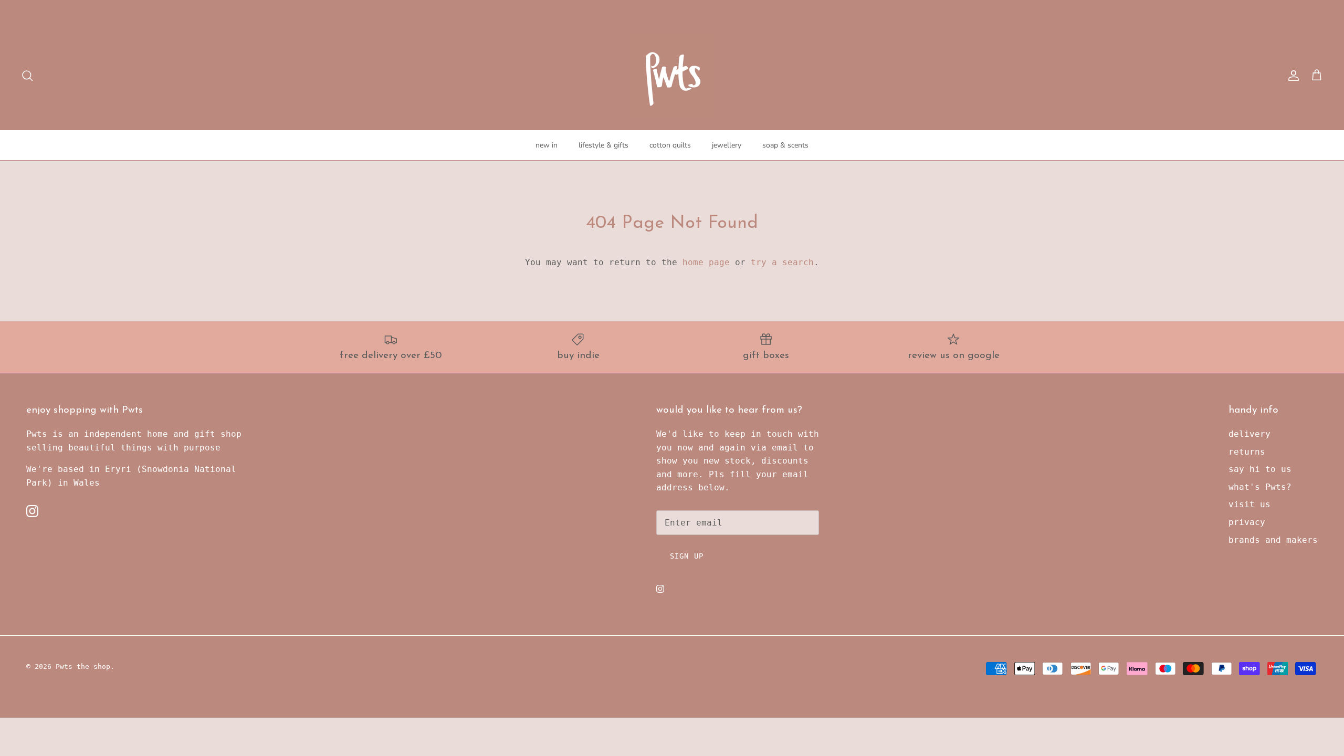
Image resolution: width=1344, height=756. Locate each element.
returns (1246, 452)
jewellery (726, 145)
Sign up (687, 556)
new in (547, 145)
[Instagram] (32, 511)
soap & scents (785, 145)
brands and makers (1273, 540)
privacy (1246, 522)
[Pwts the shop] (672, 76)
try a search (782, 262)
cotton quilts (670, 145)
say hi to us (1260, 469)
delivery (1249, 434)
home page (706, 262)
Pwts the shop (83, 666)
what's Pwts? (1260, 487)
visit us (1249, 504)
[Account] (1291, 75)
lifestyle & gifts (603, 145)
